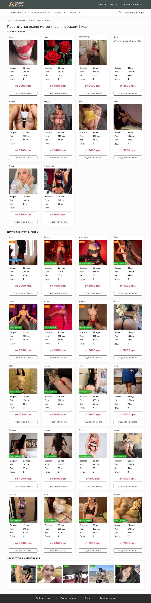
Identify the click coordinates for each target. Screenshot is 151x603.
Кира (116, 237)
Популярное (16, 12)
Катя (11, 37)
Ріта (80, 366)
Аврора (84, 237)
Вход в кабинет (68, 598)
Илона (47, 366)
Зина (116, 102)
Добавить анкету (108, 4)
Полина (12, 430)
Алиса (47, 237)
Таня (48, 302)
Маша (116, 430)
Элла (11, 302)
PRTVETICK (84, 37)
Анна (116, 366)
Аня (11, 237)
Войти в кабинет (132, 4)
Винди (47, 102)
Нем (80, 102)
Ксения (47, 430)
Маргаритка (49, 166)
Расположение (38, 12)
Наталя (12, 494)
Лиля (116, 37)
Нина (46, 37)
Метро (58, 12)
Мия (11, 366)
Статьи (87, 598)
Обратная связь (107, 598)
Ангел (81, 430)
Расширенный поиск (133, 12)
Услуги (73, 12)
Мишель (117, 494)
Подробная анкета (23, 93)
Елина (116, 302)
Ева (80, 494)
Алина (12, 102)
